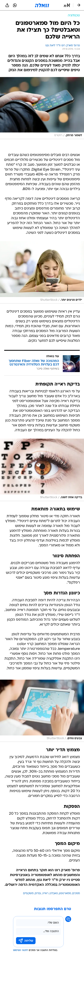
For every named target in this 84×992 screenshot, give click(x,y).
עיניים (38, 893)
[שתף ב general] (7, 5)
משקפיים (28, 893)
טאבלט (54, 893)
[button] (67, 5)
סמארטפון (65, 893)
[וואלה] (42, 5)
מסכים (76, 893)
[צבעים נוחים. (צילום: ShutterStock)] (42, 711)
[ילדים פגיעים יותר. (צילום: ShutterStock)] (42, 272)
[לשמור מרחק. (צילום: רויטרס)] (42, 108)
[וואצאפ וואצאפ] (15, 5)
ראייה (45, 893)
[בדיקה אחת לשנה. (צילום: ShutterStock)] (42, 470)
